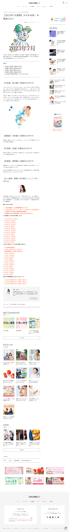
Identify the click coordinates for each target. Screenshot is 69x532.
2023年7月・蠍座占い (10, 234)
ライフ (38, 6)
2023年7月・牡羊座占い (10, 220)
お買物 (51, 6)
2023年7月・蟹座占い (10, 226)
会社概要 (4, 528)
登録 (31, 518)
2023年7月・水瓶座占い (10, 240)
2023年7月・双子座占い (10, 224)
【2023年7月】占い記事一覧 (11, 218)
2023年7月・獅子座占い (10, 228)
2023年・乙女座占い (9, 262)
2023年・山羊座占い (9, 270)
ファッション (25, 6)
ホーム (18, 6)
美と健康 (32, 6)
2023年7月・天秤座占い (10, 232)
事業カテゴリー (9, 528)
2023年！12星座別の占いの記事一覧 (13, 249)
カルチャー (44, 6)
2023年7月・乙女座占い (10, 230)
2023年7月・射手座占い (10, 236)
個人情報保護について (36, 528)
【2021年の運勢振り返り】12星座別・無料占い (16, 281)
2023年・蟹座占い (9, 259)
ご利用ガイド (23, 528)
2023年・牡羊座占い (9, 253)
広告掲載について (17, 528)
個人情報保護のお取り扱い (25, 520)
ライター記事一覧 (33, 298)
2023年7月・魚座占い (10, 242)
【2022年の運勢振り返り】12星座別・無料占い (16, 279)
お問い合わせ (29, 528)
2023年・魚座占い (9, 274)
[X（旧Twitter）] (55, 517)
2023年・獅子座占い (9, 260)
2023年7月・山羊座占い (10, 238)
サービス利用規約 (45, 528)
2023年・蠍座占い (9, 266)
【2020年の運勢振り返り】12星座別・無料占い (16, 283)
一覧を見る (21, 450)
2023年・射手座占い (9, 268)
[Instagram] (47, 517)
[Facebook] (58, 517)
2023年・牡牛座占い (9, 255)
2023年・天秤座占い (9, 264)
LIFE (7, 304)
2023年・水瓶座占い (9, 272)
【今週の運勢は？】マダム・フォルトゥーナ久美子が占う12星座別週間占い (22, 209)
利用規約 (18, 520)
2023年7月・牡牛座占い (10, 222)
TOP (4, 304)
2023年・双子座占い (9, 257)
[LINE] (53, 517)
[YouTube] (50, 517)
